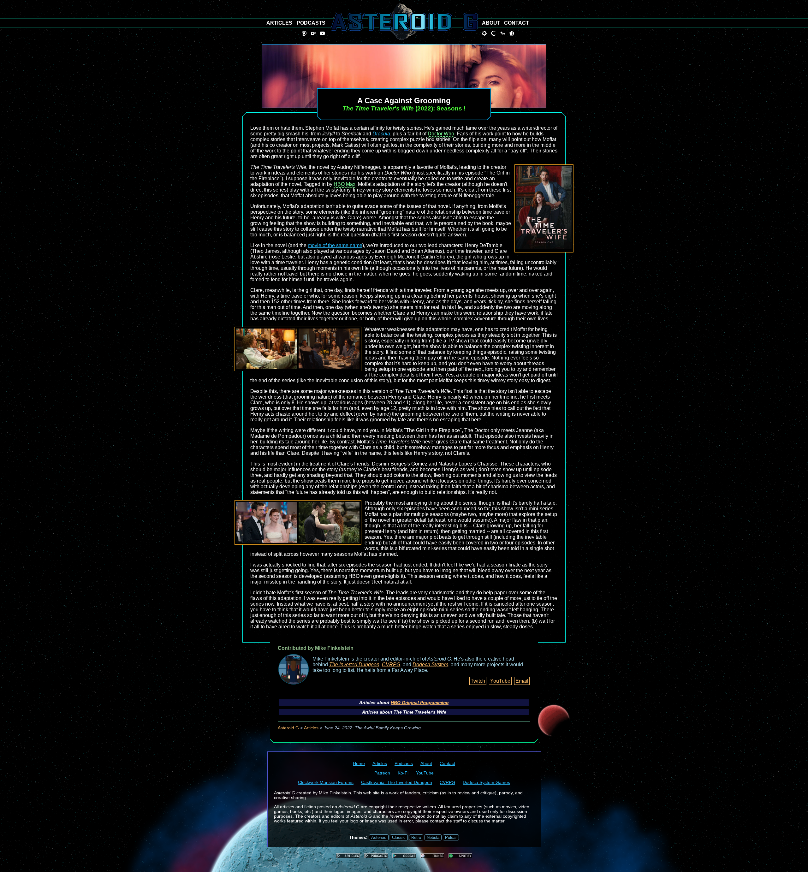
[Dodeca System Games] (511, 33)
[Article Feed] (348, 855)
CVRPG (391, 664)
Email (521, 681)
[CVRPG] (502, 33)
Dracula (381, 133)
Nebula (433, 837)
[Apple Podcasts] (432, 855)
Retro (416, 837)
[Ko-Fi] (313, 33)
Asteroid (378, 837)
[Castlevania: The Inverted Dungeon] (493, 33)
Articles (311, 728)
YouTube (500, 681)
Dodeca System (430, 664)
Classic (399, 837)
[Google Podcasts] (404, 855)
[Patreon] (304, 33)
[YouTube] (322, 33)
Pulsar (451, 837)
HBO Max (344, 184)
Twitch (478, 681)
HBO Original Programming (420, 702)
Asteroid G (288, 728)
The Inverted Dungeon (354, 664)
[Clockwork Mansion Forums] (484, 33)
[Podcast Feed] (376, 855)
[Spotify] (460, 855)
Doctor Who (441, 133)
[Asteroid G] (404, 22)
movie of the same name (335, 245)
